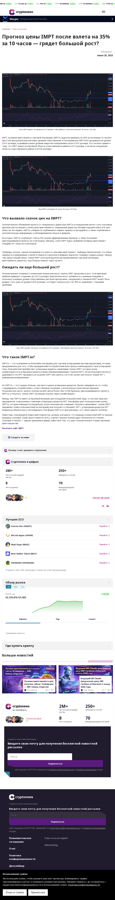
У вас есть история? (56, 838)
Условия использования (86, 770)
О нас (12, 848)
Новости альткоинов (19, 29)
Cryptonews (6, 29)
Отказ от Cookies (15, 892)
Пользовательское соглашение (20, 840)
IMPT (4, 137)
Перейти (103, 526)
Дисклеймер (16, 865)
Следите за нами (20, 437)
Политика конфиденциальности (61, 770)
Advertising (51, 845)
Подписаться (55, 763)
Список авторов (101, 497)
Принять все (38, 892)
